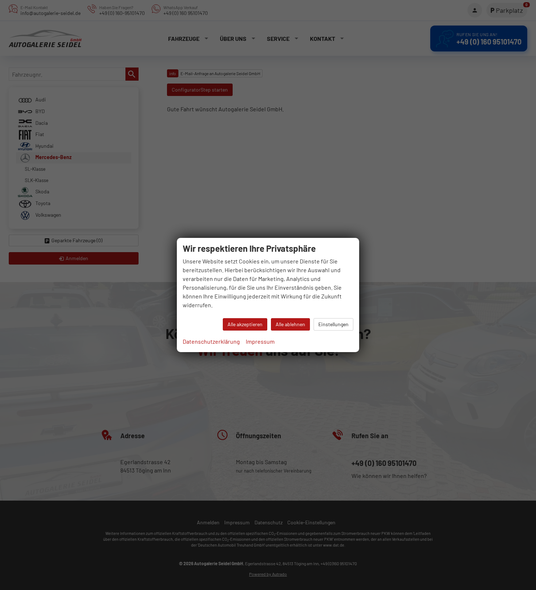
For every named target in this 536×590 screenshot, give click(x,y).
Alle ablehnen (290, 324)
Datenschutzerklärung (211, 341)
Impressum (260, 341)
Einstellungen (333, 324)
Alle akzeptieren (245, 324)
